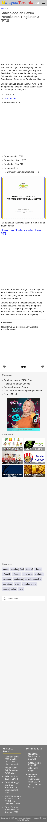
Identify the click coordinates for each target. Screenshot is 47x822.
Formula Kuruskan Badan (16, 387)
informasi (16, 574)
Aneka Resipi (34, 763)
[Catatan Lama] (42, 367)
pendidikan (18, 579)
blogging (14, 569)
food (22, 569)
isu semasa (28, 574)
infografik (6, 574)
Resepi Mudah (10, 394)
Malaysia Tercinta (32, 775)
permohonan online (33, 579)
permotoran (7, 584)
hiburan (38, 569)
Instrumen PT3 (10, 98)
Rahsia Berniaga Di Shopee (17, 384)
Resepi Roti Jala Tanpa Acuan (33, 768)
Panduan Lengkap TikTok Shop (18, 380)
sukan (13, 589)
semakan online (29, 584)
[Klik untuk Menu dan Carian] (43, 4)
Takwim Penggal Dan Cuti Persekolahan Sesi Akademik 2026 (12, 787)
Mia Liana (32, 754)
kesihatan (39, 574)
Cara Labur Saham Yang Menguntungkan (23, 391)
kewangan (7, 579)
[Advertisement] (23, 42)
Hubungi (36, 818)
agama (5, 569)
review (17, 584)
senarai (6, 589)
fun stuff (29, 569)
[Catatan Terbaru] (4, 367)
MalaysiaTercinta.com (23, 818)
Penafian (26, 820)
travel (21, 589)
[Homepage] (23, 366)
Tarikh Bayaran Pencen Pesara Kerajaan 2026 (12, 809)
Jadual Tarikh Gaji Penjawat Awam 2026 (11, 770)
